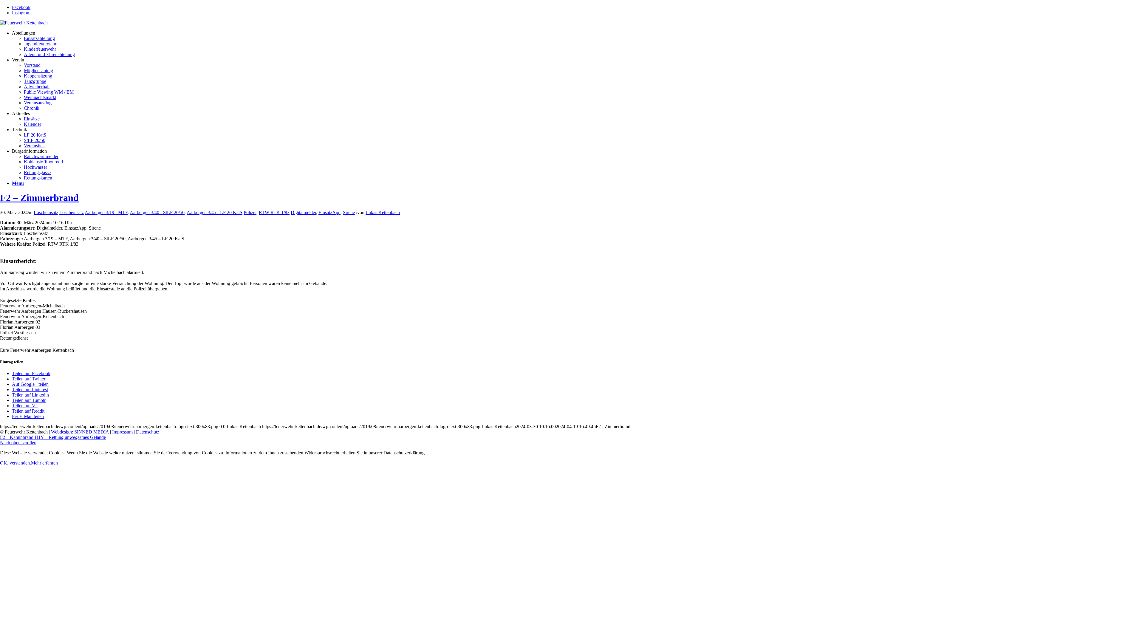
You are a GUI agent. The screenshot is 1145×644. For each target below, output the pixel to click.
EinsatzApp (329, 212)
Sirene (349, 212)
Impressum (122, 431)
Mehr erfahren (44, 462)
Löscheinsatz (46, 212)
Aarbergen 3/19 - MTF (106, 212)
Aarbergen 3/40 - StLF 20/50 (157, 212)
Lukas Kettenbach (383, 212)
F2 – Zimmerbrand (39, 197)
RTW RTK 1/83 (274, 212)
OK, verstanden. (15, 462)
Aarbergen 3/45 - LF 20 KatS (214, 212)
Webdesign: (62, 431)
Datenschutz (147, 431)
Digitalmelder (303, 212)
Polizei (250, 212)
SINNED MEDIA (91, 431)
